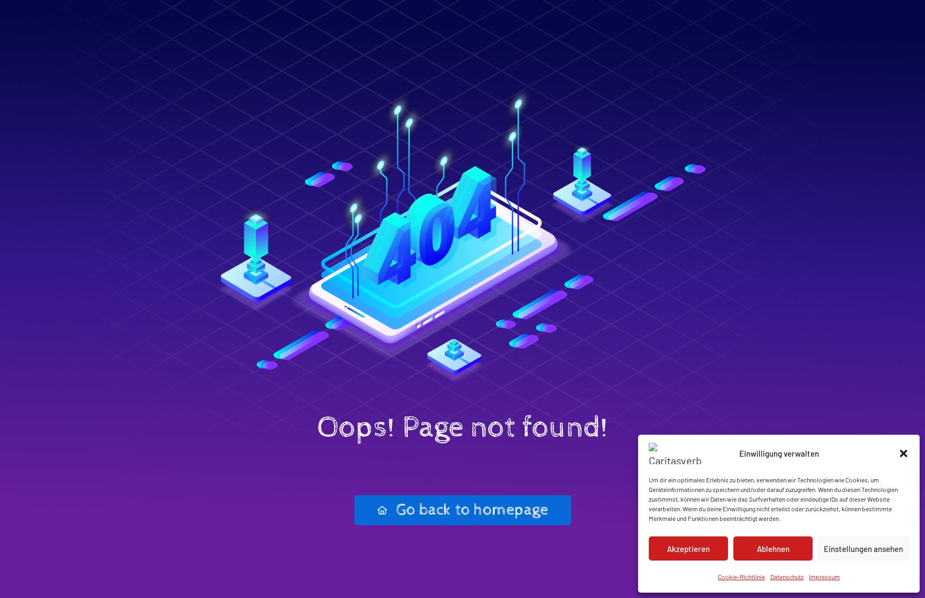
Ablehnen (773, 549)
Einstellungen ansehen (863, 549)
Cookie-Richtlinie (741, 576)
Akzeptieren (688, 549)
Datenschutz (786, 576)
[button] (903, 453)
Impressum (824, 576)
